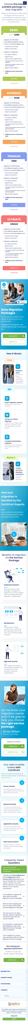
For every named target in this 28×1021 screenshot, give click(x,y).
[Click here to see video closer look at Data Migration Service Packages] (14, 534)
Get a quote (13, 336)
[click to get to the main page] (14, 1004)
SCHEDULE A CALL (12, 752)
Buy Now (14, 79)
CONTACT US (12, 960)
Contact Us (14, 268)
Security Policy (5, 778)
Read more (14, 1016)
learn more (14, 83)
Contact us (13, 342)
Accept (14, 1019)
